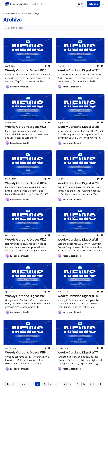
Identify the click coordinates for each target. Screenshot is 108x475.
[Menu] (103, 3)
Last (98, 384)
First (9, 384)
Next (85, 384)
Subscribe (93, 4)
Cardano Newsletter (11, 13)
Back (22, 384)
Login (80, 4)
